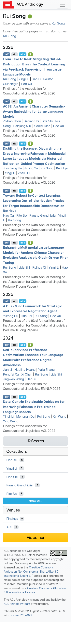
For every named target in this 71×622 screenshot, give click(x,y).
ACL (9, 527)
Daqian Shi (31, 121)
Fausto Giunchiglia (42, 215)
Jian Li (36, 79)
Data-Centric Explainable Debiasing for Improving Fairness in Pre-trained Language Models (34, 407)
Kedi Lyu (62, 168)
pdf (7, 54)
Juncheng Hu (12, 168)
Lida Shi (47, 121)
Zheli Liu (24, 173)
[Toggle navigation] (62, 5)
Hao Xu (26, 84)
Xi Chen (26, 374)
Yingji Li (24, 79)
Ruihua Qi (39, 267)
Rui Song (58, 23)
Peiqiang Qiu (22, 126)
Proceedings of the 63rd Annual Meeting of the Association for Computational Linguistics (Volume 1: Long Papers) (35, 325)
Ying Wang (10, 421)
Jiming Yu (31, 168)
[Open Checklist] (30, 54)
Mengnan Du (25, 416)
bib (14, 54)
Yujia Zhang (46, 370)
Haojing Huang (25, 370)
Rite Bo (21, 215)
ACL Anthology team (17, 603)
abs (22, 54)
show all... (36, 501)
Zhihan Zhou (12, 121)
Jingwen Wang (13, 379)
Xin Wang (59, 416)
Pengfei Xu (11, 374)
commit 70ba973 (21, 615)
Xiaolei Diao (42, 126)
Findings (12, 519)
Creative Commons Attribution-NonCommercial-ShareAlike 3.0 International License (31, 571)
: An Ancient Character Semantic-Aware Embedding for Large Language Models (34, 111)
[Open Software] (30, 345)
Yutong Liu (10, 316)
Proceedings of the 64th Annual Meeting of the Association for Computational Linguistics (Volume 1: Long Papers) (35, 229)
